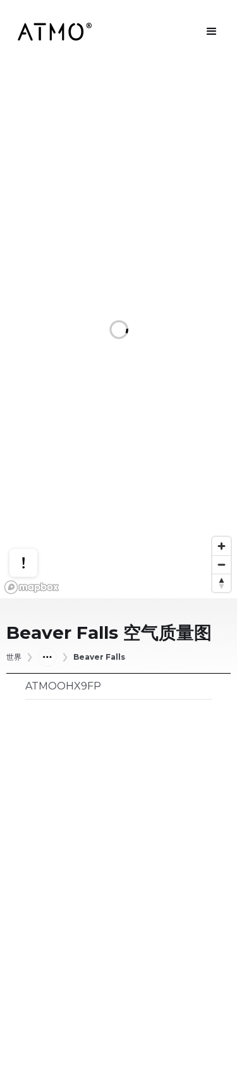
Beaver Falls (99, 657)
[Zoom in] (221, 546)
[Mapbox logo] (31, 587)
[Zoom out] (221, 564)
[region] (118, 330)
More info (35, 525)
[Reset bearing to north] (221, 583)
